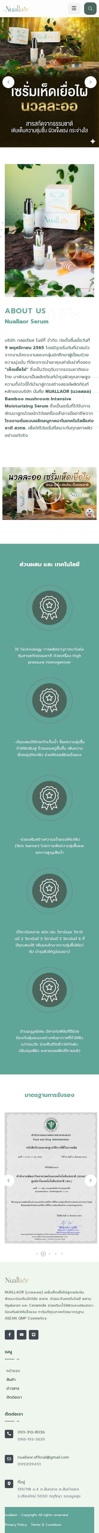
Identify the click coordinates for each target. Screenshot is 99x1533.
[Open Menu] (74, 8)
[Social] (9, 1335)
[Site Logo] (21, 8)
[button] (8, 82)
